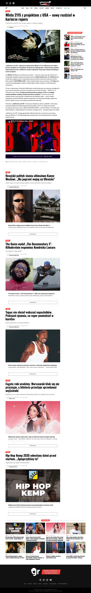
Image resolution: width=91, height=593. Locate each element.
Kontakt (40, 583)
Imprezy (52, 8)
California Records (13, 161)
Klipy (31, 8)
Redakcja (11, 27)
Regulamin (45, 583)
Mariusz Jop (12, 398)
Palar (20, 161)
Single (27, 8)
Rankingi (47, 8)
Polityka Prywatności (62, 583)
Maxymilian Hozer (13, 466)
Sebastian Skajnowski (14, 187)
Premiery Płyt (59, 8)
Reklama (35, 583)
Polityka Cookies (52, 583)
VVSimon (25, 161)
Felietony (41, 8)
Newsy (23, 8)
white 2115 (30, 161)
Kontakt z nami (66, 8)
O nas (25, 583)
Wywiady (36, 8)
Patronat (30, 583)
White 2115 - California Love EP (41, 161)
